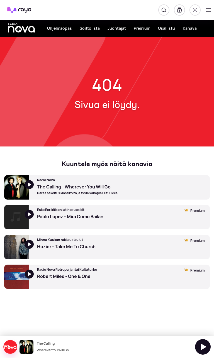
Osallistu (166, 28)
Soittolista (90, 28)
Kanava (190, 28)
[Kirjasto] (179, 10)
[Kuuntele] (203, 347)
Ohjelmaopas (59, 28)
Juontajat (117, 28)
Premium (142, 28)
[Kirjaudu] (195, 10)
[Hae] (163, 10)
